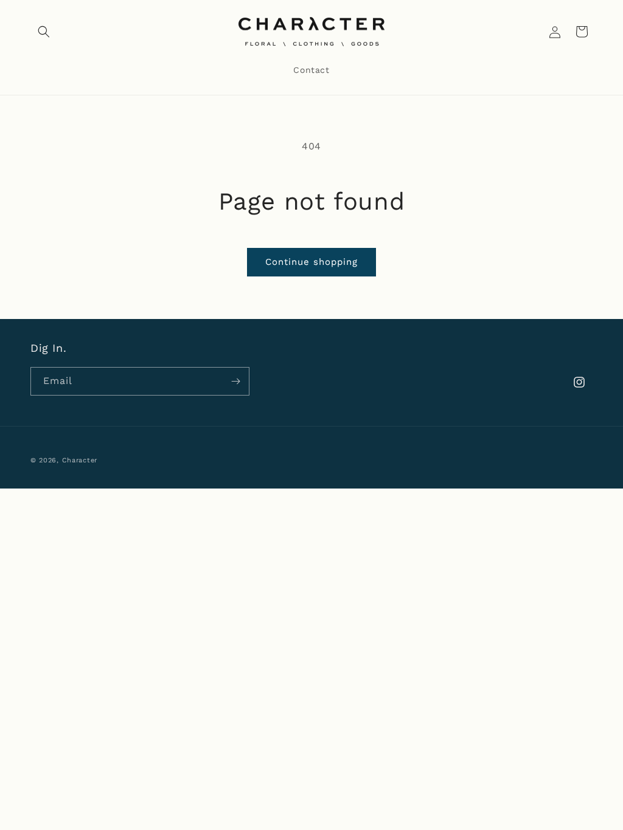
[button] (43, 31)
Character (79, 460)
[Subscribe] (235, 381)
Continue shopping (311, 261)
